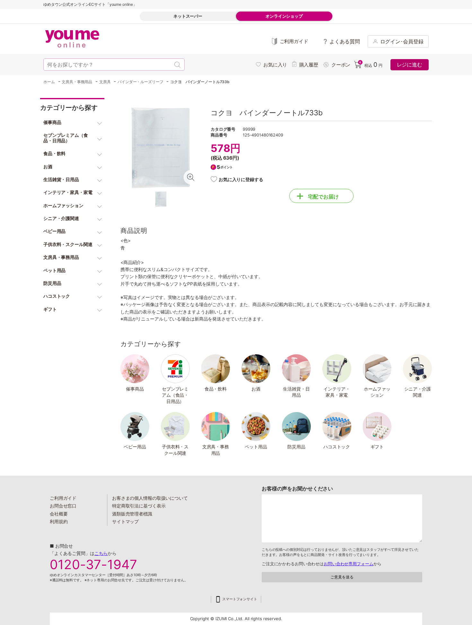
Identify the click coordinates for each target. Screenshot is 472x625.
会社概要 (59, 513)
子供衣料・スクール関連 (175, 450)
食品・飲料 (216, 389)
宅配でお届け (323, 196)
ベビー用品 (135, 446)
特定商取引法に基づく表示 (138, 505)
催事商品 (135, 389)
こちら (101, 553)
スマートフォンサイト (239, 599)
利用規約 (59, 521)
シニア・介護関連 (417, 392)
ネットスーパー (187, 16)
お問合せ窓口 (63, 505)
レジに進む (409, 64)
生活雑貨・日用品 (296, 392)
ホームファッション (377, 392)
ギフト (377, 446)
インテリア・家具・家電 (336, 392)
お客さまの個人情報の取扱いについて (150, 498)
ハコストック (336, 446)
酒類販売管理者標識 (132, 513)
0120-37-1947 (93, 564)
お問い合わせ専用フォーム (348, 563)
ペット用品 (256, 446)
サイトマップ (125, 521)
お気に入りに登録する (241, 179)
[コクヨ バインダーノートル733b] (160, 148)
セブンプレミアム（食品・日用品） (175, 395)
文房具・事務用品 (215, 450)
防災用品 (296, 446)
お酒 (255, 389)
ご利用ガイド (63, 498)
